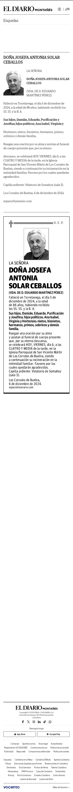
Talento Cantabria (58, 767)
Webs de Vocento (60, 787)
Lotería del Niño (46, 779)
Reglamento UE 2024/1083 (15, 747)
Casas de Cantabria (44, 771)
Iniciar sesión (59, 9)
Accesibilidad (56, 743)
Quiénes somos (28, 743)
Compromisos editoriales (39, 751)
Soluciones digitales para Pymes (28, 763)
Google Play (55, 734)
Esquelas (10, 20)
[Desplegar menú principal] (67, 9)
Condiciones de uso (38, 747)
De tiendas (11, 767)
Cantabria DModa (43, 759)
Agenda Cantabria (61, 759)
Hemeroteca (13, 771)
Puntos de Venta (41, 767)
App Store (21, 734)
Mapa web (20, 751)
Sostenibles (60, 771)
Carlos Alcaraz (59, 775)
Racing (11, 775)
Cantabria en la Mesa (23, 759)
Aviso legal (43, 743)
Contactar (15, 743)
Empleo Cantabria (42, 775)
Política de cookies (61, 751)
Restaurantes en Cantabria (56, 763)
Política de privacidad (59, 747)
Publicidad (8, 751)
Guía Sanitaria (25, 767)
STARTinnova (27, 771)
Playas (8, 763)
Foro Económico (24, 775)
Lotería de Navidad (28, 779)
